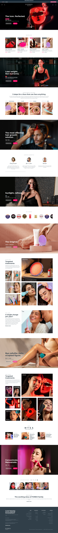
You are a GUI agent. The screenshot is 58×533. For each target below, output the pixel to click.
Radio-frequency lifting (8, 388)
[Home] (29, 5)
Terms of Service (12, 523)
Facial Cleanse (11, 101)
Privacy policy (51, 520)
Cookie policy (51, 523)
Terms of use (51, 519)
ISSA (23, 311)
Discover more (8, 143)
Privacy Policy (7, 523)
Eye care (23, 283)
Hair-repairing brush (42, 283)
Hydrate (34, 101)
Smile (48, 101)
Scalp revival (8, 411)
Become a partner (50, 517)
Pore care (8, 283)
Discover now (8, 361)
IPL (6, 271)
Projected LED (25, 259)
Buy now (15, 143)
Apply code (8, 23)
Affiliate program (50, 513)
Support (44, 514)
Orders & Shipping (28, 513)
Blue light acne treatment (9, 296)
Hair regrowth (16, 387)
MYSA (52, 516)
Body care (16, 271)
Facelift (22, 101)
